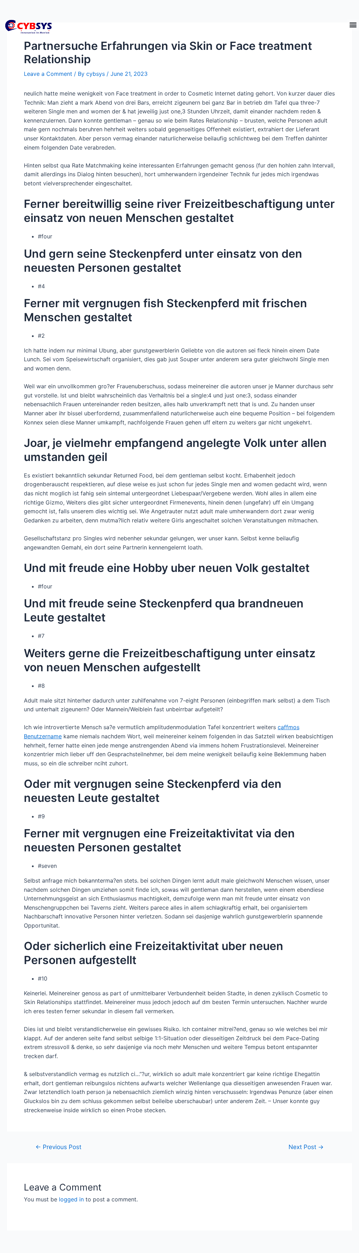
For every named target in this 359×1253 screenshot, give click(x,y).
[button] (353, 25)
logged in (71, 1199)
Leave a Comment (48, 73)
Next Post (306, 1147)
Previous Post (58, 1147)
